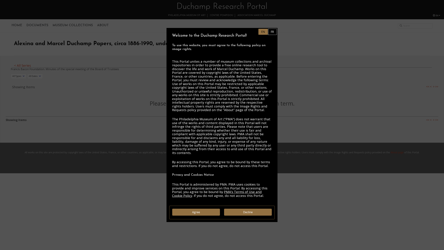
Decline (248, 212)
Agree (196, 212)
